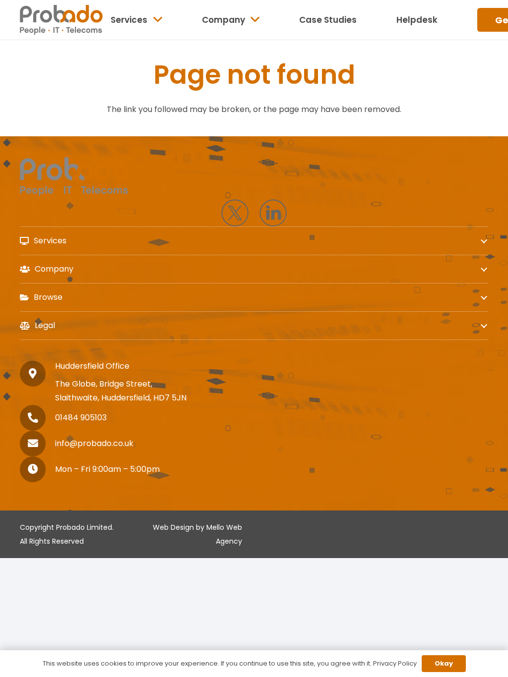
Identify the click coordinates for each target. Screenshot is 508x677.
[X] (235, 212)
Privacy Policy (395, 663)
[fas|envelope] (37, 443)
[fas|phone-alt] (37, 418)
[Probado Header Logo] (61, 20)
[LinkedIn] (273, 212)
